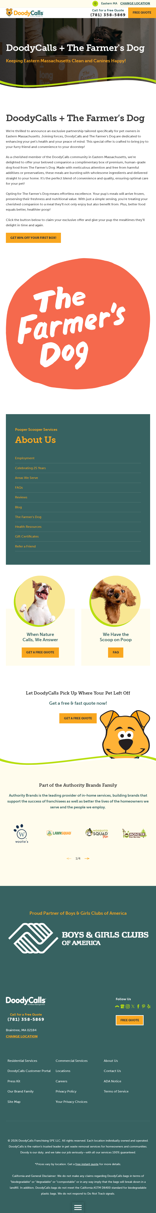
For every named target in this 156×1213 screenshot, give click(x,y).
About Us (111, 1061)
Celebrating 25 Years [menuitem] (30, 468)
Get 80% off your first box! (33, 238)
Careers (61, 1081)
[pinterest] (144, 1006)
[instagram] (128, 1006)
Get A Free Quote (40, 652)
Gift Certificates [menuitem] (27, 536)
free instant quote (87, 1164)
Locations (63, 1071)
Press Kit (14, 1081)
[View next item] (87, 858)
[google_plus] (122, 1006)
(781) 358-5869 (26, 1019)
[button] (78, 1207)
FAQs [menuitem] (19, 487)
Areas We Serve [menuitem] (26, 478)
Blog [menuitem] (18, 507)
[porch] (117, 1006)
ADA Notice (112, 1081)
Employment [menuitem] (25, 458)
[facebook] (138, 1006)
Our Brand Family (21, 1091)
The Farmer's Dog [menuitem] (28, 517)
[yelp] (149, 1006)
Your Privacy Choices (71, 1102)
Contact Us (112, 1071)
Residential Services (22, 1061)
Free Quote (142, 12)
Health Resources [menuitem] (28, 527)
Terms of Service (116, 1091)
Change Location (135, 3)
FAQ (116, 652)
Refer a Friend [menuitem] (25, 546)
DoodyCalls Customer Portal (29, 1071)
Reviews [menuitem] (21, 497)
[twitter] (133, 1006)
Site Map (14, 1102)
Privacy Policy (66, 1091)
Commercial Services (72, 1061)
